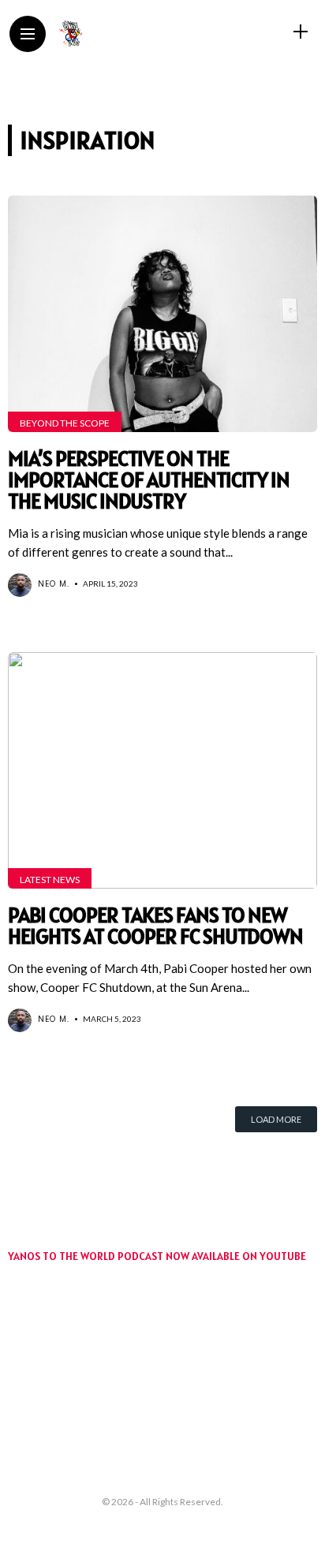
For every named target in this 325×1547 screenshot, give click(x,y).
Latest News (50, 879)
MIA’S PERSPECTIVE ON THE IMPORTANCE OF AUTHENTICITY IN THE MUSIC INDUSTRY (149, 480)
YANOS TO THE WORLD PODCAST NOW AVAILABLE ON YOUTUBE (157, 1256)
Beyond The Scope (65, 423)
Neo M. (53, 584)
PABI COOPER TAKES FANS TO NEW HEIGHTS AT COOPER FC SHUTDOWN (155, 925)
